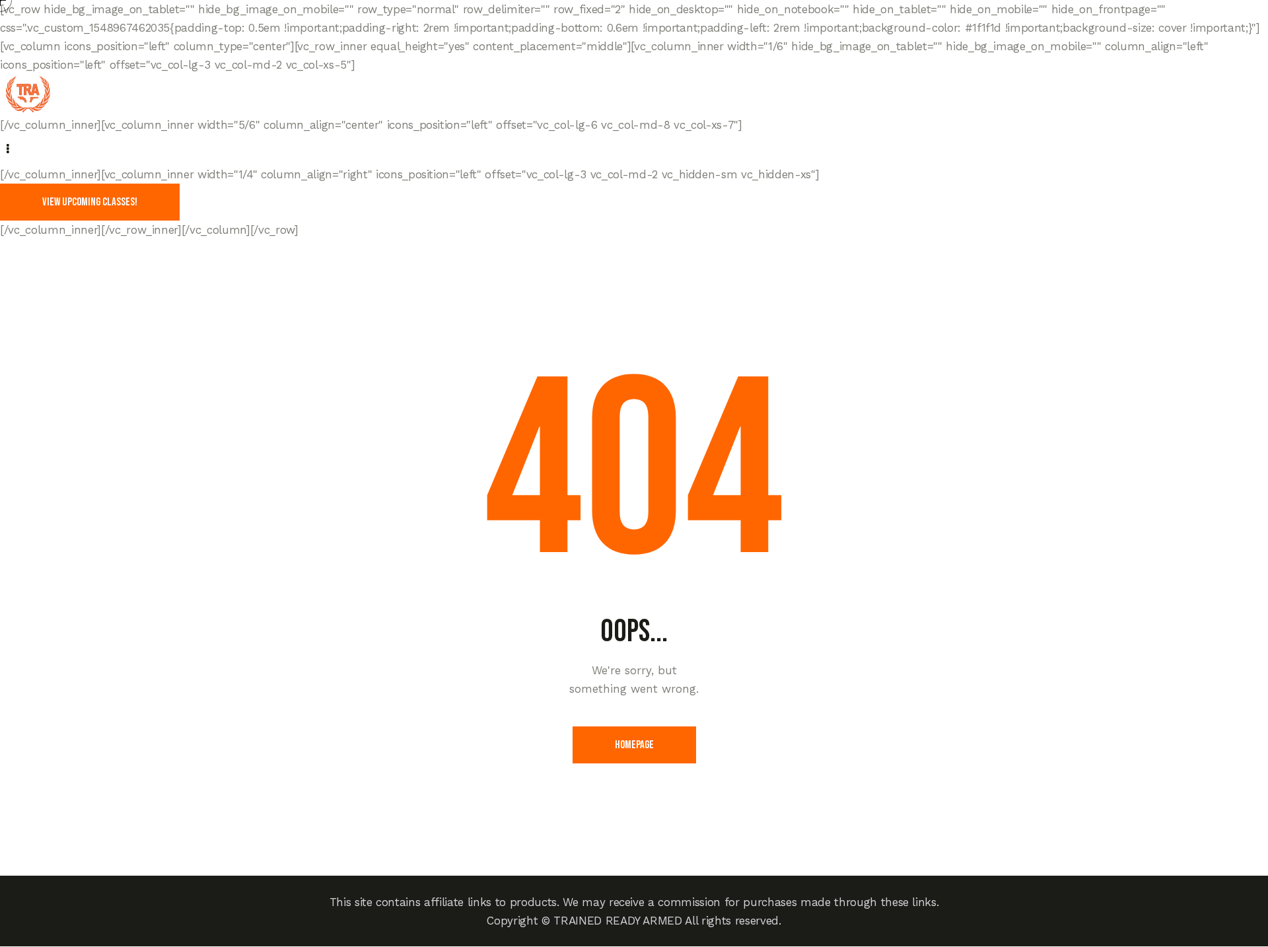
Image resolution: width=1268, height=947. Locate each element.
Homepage (634, 745)
